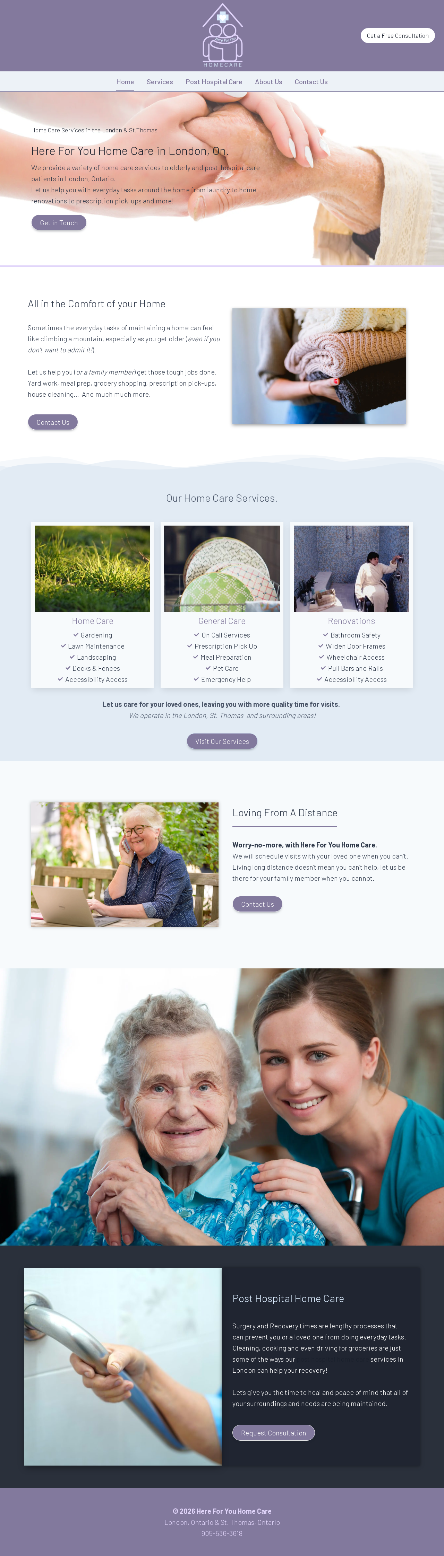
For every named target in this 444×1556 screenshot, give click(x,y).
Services (160, 81)
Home (125, 81)
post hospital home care (333, 1359)
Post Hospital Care (214, 81)
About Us (268, 81)
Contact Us (311, 81)
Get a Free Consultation (398, 35)
